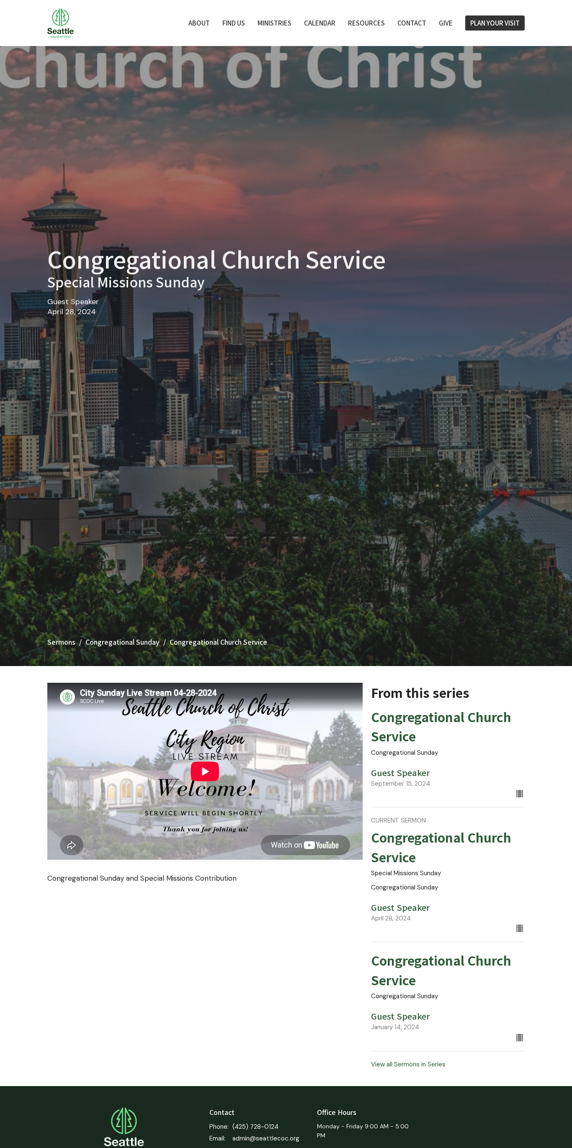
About (199, 22)
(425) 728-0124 (255, 1126)
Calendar (319, 22)
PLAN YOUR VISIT (495, 22)
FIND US (233, 22)
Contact (411, 22)
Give (446, 22)
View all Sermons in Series (408, 1064)
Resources (366, 22)
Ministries (274, 22)
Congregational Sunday (122, 642)
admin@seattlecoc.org (265, 1138)
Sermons (61, 642)
